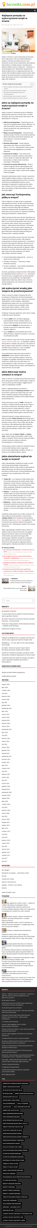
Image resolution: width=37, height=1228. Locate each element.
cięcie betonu (7, 1107)
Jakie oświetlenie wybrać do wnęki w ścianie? (16, 98)
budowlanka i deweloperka (11, 1100)
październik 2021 (6, 756)
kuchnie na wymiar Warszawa (12, 1153)
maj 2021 (4, 771)
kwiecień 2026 (6, 696)
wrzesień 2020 (6, 795)
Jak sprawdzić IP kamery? (9, 611)
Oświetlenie (12, 147)
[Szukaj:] (19, 600)
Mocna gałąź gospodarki (8, 1074)
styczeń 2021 (6, 783)
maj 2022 (4, 735)
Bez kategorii (5, 870)
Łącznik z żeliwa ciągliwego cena (13, 1217)
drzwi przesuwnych (8, 341)
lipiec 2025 (5, 711)
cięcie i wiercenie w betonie (21, 1107)
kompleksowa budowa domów (12, 1133)
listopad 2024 (6, 720)
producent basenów (9, 1173)
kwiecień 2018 (6, 840)
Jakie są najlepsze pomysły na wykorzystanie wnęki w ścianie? (18, 87)
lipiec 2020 (5, 801)
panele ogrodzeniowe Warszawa (13, 1170)
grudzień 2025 (6, 705)
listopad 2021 (6, 753)
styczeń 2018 (6, 849)
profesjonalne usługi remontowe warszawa (17, 1177)
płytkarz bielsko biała (10, 1180)
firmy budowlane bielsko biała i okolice (15, 1123)
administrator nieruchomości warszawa (15, 1083)
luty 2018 (4, 846)
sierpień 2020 (6, 798)
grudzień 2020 (6, 786)
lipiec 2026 (5, 687)
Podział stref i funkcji (8, 879)
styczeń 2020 (6, 819)
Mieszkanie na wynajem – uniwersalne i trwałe (15, 873)
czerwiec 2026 (6, 690)
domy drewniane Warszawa (11, 1117)
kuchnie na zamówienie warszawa (13, 1157)
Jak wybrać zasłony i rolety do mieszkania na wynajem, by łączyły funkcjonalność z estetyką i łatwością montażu (17, 918)
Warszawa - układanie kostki (12, 1207)
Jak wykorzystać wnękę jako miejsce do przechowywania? (14, 93)
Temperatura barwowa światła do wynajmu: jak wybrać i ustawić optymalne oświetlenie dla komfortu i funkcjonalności (18, 660)
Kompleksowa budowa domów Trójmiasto (16, 1137)
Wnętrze (4, 888)
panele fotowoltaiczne (10, 1167)
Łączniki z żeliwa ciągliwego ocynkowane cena (17, 1213)
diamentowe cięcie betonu (11, 1110)
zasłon (18, 341)
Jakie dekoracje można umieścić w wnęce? (15, 96)
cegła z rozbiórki (22, 1103)
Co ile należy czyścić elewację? (10, 1021)
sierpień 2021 (6, 762)
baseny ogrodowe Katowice (11, 1087)
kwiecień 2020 (6, 810)
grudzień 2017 (6, 852)
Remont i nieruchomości (9, 882)
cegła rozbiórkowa (9, 1103)
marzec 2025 (5, 714)
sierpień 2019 (6, 825)
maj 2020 (4, 807)
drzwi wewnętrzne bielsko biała (13, 1120)
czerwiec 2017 (6, 855)
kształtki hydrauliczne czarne (12, 1147)
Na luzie (4, 876)
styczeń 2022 (6, 747)
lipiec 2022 (5, 732)
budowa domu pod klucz (10, 1097)
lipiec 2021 (5, 765)
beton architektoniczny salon (12, 1090)
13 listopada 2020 (8, 25)
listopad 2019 (6, 822)
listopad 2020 (6, 789)
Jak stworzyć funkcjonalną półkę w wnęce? (15, 90)
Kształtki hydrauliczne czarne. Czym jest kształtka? (15, 1038)
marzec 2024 (5, 726)
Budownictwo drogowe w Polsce (11, 629)
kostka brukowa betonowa (11, 1143)
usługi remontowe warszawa (12, 1203)
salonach (19, 520)
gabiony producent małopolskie (13, 1127)
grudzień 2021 (6, 750)
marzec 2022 (5, 741)
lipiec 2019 (5, 828)
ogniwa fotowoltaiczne (10, 1163)
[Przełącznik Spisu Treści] (31, 84)
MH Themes (29, 1226)
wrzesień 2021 (6, 759)
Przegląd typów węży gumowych (10, 1067)
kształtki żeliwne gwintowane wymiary (15, 1150)
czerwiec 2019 (6, 831)
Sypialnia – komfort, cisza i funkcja (12, 885)
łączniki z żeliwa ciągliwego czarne (14, 1220)
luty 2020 (4, 816)
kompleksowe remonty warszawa (13, 1140)
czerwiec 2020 (6, 804)
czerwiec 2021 (6, 768)
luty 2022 (4, 744)
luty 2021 (4, 780)
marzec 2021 (5, 777)
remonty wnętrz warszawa (11, 1190)
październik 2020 (6, 792)
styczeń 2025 (6, 717)
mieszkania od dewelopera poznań (13, 1160)
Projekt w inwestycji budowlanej (10, 1064)
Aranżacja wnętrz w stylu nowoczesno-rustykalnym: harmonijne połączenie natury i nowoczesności (15, 973)
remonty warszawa (9, 1187)
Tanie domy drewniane (10, 1200)
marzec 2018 (5, 843)
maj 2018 (4, 837)
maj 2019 (4, 834)
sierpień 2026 (6, 684)
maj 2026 (4, 693)
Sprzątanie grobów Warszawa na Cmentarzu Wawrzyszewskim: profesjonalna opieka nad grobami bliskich (17, 946)
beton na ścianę (8, 1093)
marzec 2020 (5, 813)
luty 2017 (4, 861)
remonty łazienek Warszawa (11, 1193)
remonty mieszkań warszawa (12, 1183)
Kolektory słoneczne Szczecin (12, 1130)
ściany (25, 274)
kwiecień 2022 (6, 738)
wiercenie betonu (8, 1210)
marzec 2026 (5, 699)
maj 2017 (4, 858)
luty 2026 (4, 702)
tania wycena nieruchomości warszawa (15, 1197)
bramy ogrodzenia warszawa (24, 1093)
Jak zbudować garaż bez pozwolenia (12, 1008)
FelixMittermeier (6, 53)
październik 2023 (6, 729)
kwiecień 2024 (6, 723)
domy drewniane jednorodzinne (13, 1113)
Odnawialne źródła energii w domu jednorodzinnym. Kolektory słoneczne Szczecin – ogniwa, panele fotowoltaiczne (16, 1017)
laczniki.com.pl (19, 25)
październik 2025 (6, 708)
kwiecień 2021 (6, 774)
